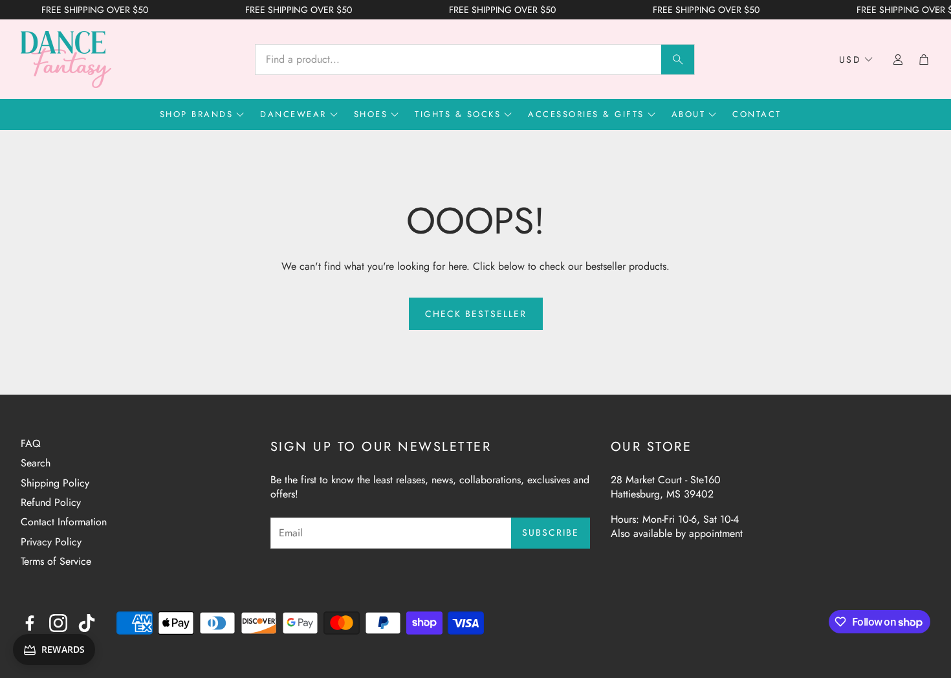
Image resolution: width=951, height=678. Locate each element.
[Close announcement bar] (938, 9)
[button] (475, 59)
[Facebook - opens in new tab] (30, 623)
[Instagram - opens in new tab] (58, 623)
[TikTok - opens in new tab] (87, 623)
